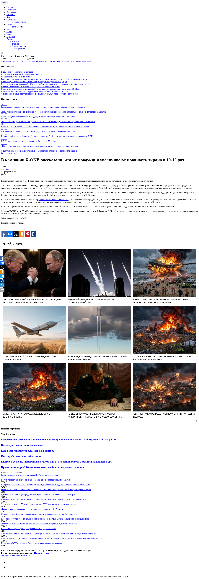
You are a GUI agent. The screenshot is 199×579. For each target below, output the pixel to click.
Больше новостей (9, 153)
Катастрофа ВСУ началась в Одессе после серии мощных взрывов (31, 543)
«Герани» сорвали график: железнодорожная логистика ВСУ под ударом (34, 509)
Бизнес (9, 17)
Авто (8, 29)
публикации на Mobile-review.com (52, 199)
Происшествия (19, 22)
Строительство (19, 46)
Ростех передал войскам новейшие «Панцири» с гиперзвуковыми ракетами (36, 480)
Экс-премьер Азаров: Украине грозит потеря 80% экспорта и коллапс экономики (38, 504)
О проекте (6, 555)
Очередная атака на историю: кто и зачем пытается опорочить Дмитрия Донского (39, 524)
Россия (9, 7)
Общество (11, 19)
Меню (4, 2)
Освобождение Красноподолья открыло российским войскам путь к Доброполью (39, 514)
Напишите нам (41, 553)
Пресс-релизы (18, 49)
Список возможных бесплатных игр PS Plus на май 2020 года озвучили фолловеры (39, 94)
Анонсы (15, 41)
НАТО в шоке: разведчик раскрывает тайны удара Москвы (28, 528)
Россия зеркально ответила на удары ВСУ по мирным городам (30, 475)
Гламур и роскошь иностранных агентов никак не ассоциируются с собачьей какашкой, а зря (44, 79)
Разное (9, 39)
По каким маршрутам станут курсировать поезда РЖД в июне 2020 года (34, 91)
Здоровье (10, 34)
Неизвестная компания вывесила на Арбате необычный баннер (30, 86)
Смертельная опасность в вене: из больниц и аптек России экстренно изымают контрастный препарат (48, 533)
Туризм (15, 44)
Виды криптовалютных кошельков (17, 72)
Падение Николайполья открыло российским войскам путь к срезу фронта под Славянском (43, 499)
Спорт (9, 31)
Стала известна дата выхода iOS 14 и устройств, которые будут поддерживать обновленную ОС (45, 84)
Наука (9, 24)
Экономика (11, 12)
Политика (11, 10)
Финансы (10, 14)
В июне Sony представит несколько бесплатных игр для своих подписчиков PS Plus (40, 89)
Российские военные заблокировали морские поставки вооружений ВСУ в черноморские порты (46, 489)
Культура (10, 36)
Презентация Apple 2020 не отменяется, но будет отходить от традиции (34, 81)
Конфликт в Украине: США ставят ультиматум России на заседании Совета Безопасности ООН (45, 485)
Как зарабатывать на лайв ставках (16, 77)
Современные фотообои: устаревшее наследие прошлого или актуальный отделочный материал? (46, 61)
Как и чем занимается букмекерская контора (21, 74)
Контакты (25, 555)
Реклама (16, 555)
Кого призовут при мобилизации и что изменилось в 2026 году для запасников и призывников (45, 519)
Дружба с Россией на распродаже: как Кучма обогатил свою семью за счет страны (39, 494)
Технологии (17, 27)
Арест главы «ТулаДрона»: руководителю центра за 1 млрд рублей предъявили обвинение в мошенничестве (51, 538)
